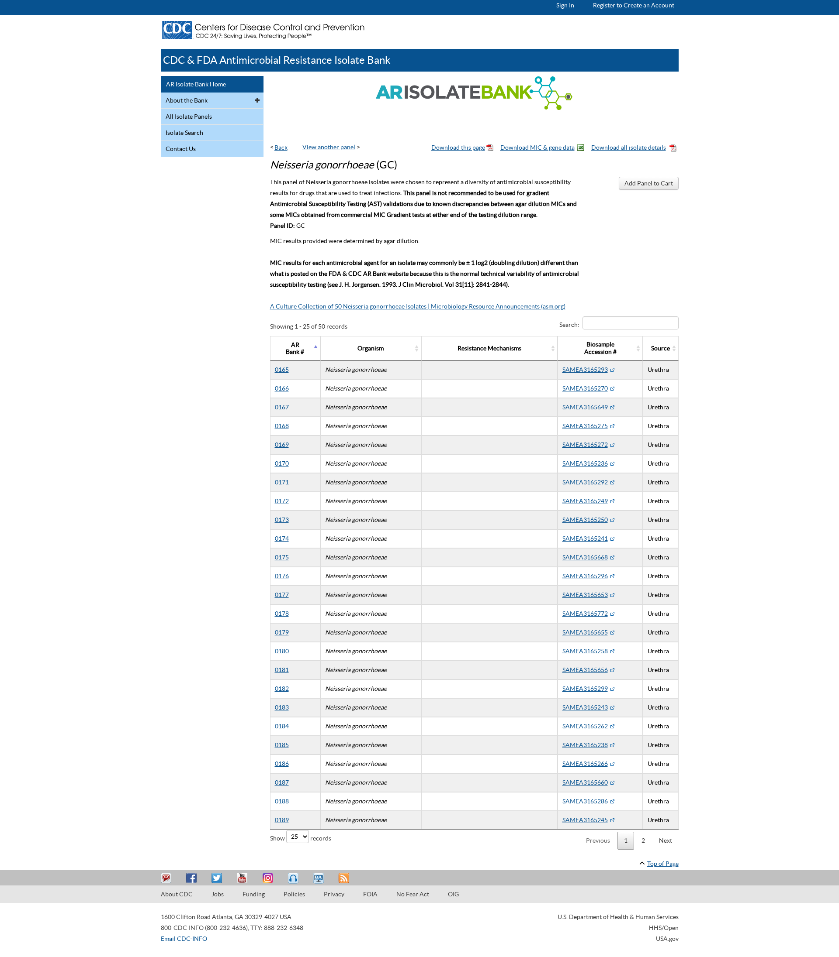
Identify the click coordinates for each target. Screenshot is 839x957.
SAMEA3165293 (585, 369)
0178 (282, 613)
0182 (282, 688)
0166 (282, 388)
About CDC (177, 894)
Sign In (565, 5)
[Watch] (319, 878)
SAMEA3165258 (585, 651)
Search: (569, 324)
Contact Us (181, 148)
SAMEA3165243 (585, 707)
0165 (282, 369)
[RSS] (344, 878)
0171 (282, 482)
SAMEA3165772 (585, 613)
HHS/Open (664, 927)
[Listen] (294, 878)
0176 (282, 576)
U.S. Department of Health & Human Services (618, 916)
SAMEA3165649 (585, 407)
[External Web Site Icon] (612, 369)
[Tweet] (218, 878)
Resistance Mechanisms (489, 348)
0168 (282, 425)
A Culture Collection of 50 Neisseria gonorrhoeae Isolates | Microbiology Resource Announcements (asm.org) (417, 306)
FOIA (370, 894)
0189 (282, 819)
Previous (598, 840)
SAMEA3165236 (585, 463)
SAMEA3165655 (585, 632)
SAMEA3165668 (585, 557)
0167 (282, 407)
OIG (453, 894)
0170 (282, 463)
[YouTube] (243, 878)
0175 (282, 557)
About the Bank (187, 100)
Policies (294, 894)
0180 (282, 651)
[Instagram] (268, 878)
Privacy (334, 894)
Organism (370, 348)
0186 (282, 763)
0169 (282, 444)
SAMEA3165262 (585, 726)
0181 (282, 669)
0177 (282, 594)
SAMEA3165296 (585, 576)
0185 (282, 744)
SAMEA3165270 (585, 388)
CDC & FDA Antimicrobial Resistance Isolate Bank (277, 60)
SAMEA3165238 (585, 744)
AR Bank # (295, 348)
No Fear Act (412, 894)
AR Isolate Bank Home (196, 84)
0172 (282, 500)
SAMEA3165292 (585, 482)
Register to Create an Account (633, 5)
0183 (282, 707)
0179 (282, 632)
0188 (282, 801)
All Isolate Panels (189, 116)
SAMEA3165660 (585, 782)
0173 (282, 519)
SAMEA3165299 (585, 688)
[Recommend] (192, 878)
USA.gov (667, 938)
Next (665, 840)
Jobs (217, 894)
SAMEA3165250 (585, 519)
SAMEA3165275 (585, 425)
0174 (282, 538)
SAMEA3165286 (585, 801)
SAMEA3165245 (585, 819)
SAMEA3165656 (585, 669)
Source (660, 348)
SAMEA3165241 (585, 538)
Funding (254, 894)
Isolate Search (184, 132)
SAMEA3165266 (585, 763)
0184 (282, 726)
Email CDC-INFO (184, 938)
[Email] (167, 878)
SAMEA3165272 (585, 444)
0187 (282, 782)
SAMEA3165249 (585, 500)
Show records (300, 838)
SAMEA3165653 (585, 594)
